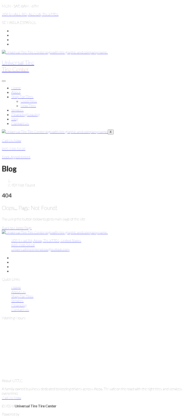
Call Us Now (11, 397)
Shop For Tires (22, 96)
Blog (14, 119)
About (16, 92)
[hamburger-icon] (4, 81)
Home (16, 87)
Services (17, 110)
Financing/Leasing (25, 114)
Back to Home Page (17, 228)
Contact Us (20, 123)
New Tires (28, 105)
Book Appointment (16, 157)
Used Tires (29, 101)
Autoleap (26, 414)
